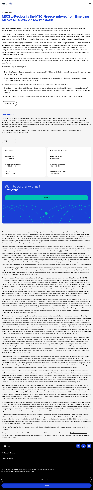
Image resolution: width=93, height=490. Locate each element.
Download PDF (9, 103)
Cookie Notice (30, 471)
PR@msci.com (9, 141)
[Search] (86, 3)
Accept (46, 485)
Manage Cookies (46, 480)
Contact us (46, 198)
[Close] (90, 477)
